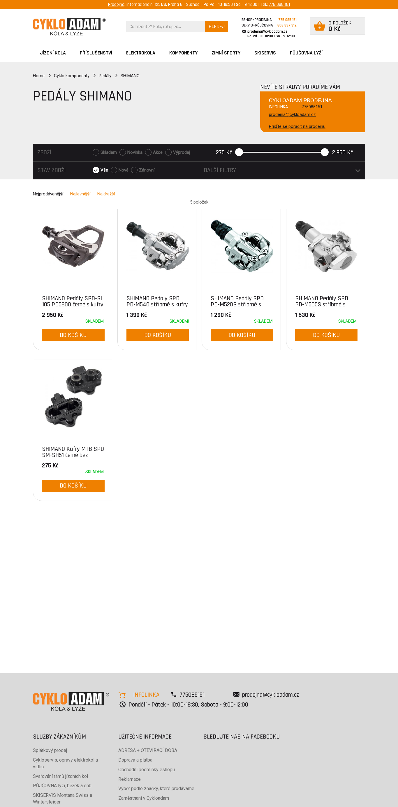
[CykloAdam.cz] (69, 27)
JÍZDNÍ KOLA (53, 53)
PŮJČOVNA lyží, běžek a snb (62, 785)
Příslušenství (96, 53)
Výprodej (181, 152)
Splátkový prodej (50, 750)
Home (39, 75)
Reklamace (129, 779)
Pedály (105, 75)
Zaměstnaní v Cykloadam (143, 798)
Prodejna (116, 4)
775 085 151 (279, 4)
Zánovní (146, 170)
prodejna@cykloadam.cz (267, 31)
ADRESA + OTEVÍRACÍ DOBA (147, 750)
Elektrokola (140, 53)
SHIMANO (130, 75)
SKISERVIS (265, 53)
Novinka (134, 152)
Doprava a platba (135, 760)
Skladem (109, 152)
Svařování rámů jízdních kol (60, 776)
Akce (158, 152)
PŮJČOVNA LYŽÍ (306, 53)
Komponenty (183, 53)
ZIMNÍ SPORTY (226, 53)
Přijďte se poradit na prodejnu (297, 126)
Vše (104, 170)
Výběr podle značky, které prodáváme (156, 788)
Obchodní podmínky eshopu (146, 769)
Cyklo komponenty (71, 75)
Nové (123, 170)
